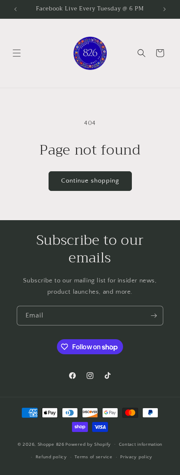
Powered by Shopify (88, 444)
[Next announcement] (164, 9)
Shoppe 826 (51, 444)
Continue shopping (90, 180)
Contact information (140, 444)
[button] (17, 53)
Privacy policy (136, 457)
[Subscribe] (153, 315)
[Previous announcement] (15, 9)
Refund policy (51, 457)
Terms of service (93, 457)
